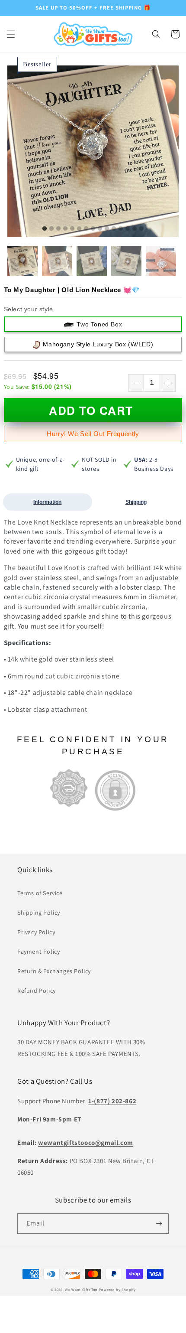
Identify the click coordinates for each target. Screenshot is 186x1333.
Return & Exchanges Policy (54, 971)
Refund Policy (36, 990)
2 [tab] (51, 229)
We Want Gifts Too (81, 1289)
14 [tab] (134, 229)
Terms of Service (40, 893)
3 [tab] (58, 229)
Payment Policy (38, 951)
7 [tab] (86, 229)
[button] (10, 34)
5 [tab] (72, 229)
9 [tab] (99, 229)
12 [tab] (120, 229)
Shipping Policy (38, 912)
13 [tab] (127, 229)
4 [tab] (65, 229)
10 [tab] (106, 229)
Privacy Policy (36, 932)
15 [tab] (141, 229)
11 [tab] (113, 229)
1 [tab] (44, 229)
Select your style (28, 309)
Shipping (136, 502)
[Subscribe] (158, 1223)
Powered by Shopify (117, 1289)
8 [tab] (93, 229)
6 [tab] (79, 229)
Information (47, 502)
